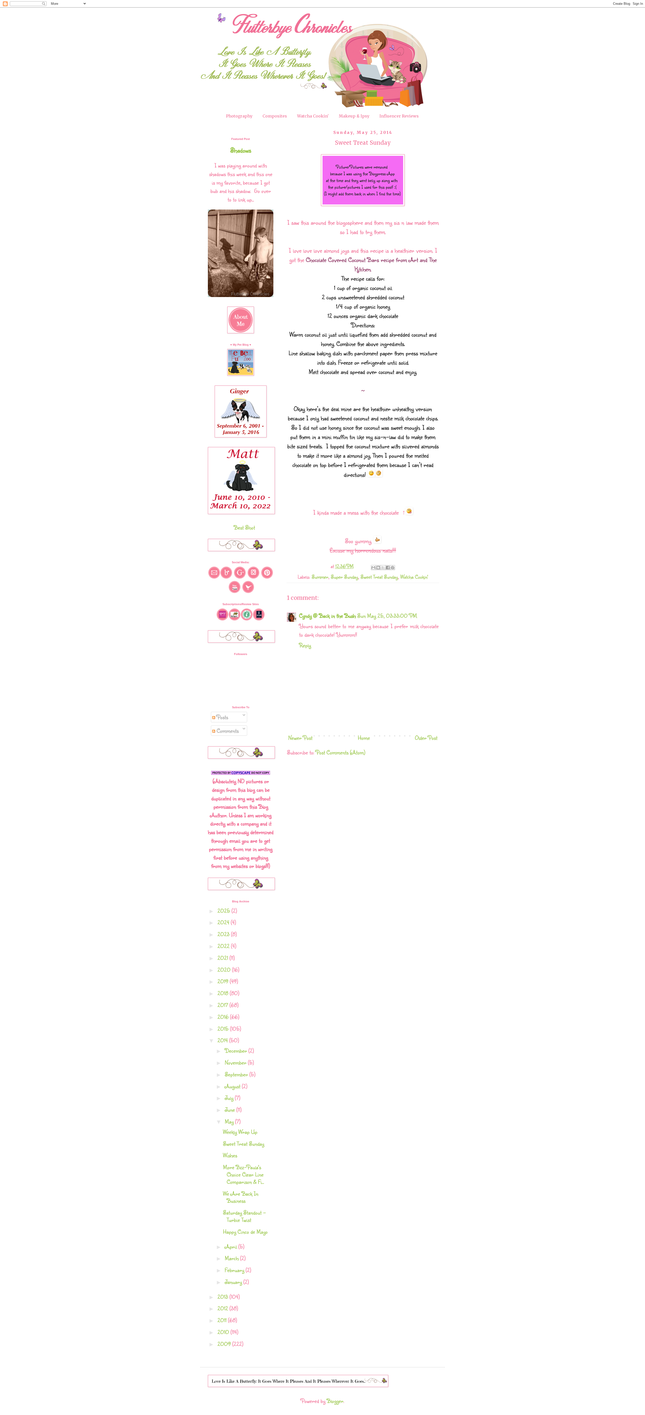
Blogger (335, 1401)
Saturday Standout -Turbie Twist (244, 1216)
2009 (224, 1344)
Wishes (230, 1155)
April (231, 1246)
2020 (224, 970)
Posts (221, 717)
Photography (239, 116)
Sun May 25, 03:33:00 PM (387, 616)
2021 (223, 958)
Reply (305, 645)
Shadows (240, 150)
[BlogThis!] (378, 567)
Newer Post (300, 738)
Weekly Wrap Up (240, 1132)
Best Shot (244, 527)
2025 (224, 911)
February (235, 1270)
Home (364, 738)
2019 (223, 981)
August (233, 1086)
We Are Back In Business (240, 1197)
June (230, 1109)
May (230, 1121)
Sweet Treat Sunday (379, 576)
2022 (224, 946)
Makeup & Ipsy (354, 116)
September (237, 1074)
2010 (224, 1332)
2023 (224, 934)
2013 (223, 1297)
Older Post (426, 738)
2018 (223, 993)
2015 (223, 1029)
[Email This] (373, 567)
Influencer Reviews (399, 116)
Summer (320, 576)
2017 (223, 1005)
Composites (275, 116)
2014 (223, 1040)
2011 (222, 1320)
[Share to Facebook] (387, 567)
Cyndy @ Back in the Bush (327, 616)
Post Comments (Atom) (340, 752)
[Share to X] (382, 567)
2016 (223, 1017)
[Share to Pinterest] (392, 567)
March (232, 1258)
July (230, 1098)
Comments (227, 730)
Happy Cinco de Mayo (245, 1231)
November (236, 1062)
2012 (223, 1308)
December (236, 1050)
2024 (224, 922)
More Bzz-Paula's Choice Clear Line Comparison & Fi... (243, 1174)
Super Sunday (344, 576)
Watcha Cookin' (313, 116)
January (234, 1282)
